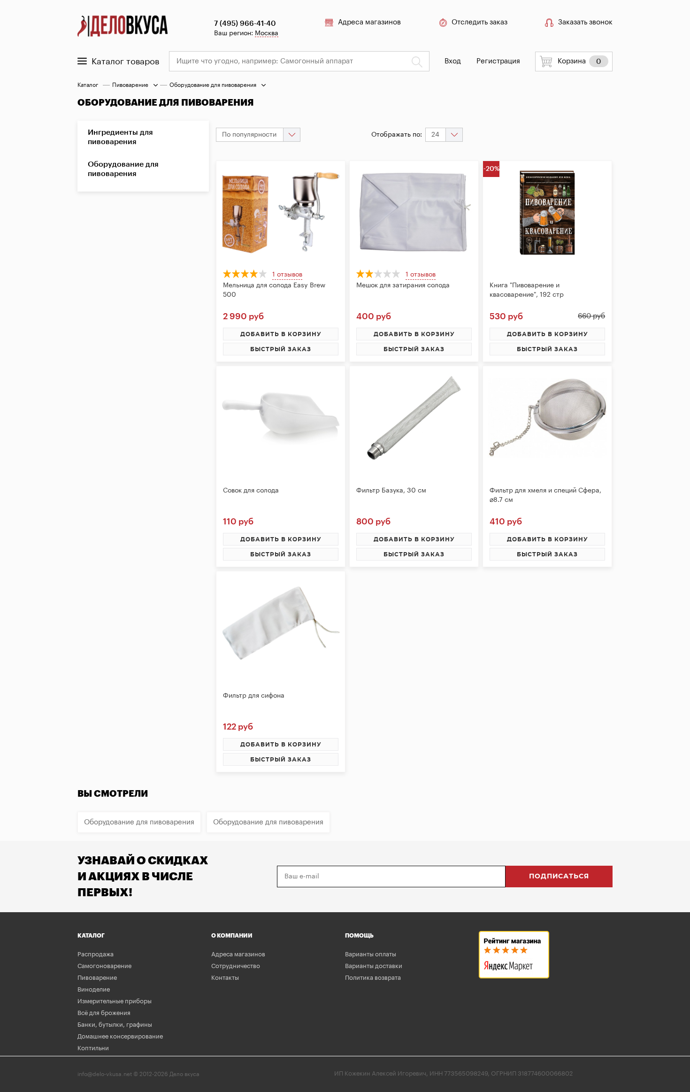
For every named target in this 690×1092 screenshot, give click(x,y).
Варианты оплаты (370, 954)
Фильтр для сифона (253, 695)
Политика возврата (373, 978)
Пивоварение (130, 85)
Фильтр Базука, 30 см (391, 490)
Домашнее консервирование (120, 1036)
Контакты (225, 978)
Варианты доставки (373, 966)
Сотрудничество (235, 966)
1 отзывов (287, 274)
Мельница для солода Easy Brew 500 (274, 290)
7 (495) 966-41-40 (245, 23)
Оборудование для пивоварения (123, 169)
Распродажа (95, 954)
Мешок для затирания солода (403, 285)
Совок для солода (251, 490)
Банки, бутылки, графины (114, 1025)
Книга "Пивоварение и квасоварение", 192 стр (527, 290)
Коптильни (93, 1048)
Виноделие (93, 989)
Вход (453, 61)
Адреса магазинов (369, 22)
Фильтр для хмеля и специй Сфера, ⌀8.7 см (545, 495)
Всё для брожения (103, 1013)
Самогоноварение (104, 966)
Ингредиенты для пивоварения (120, 137)
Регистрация (498, 61)
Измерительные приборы (114, 1001)
